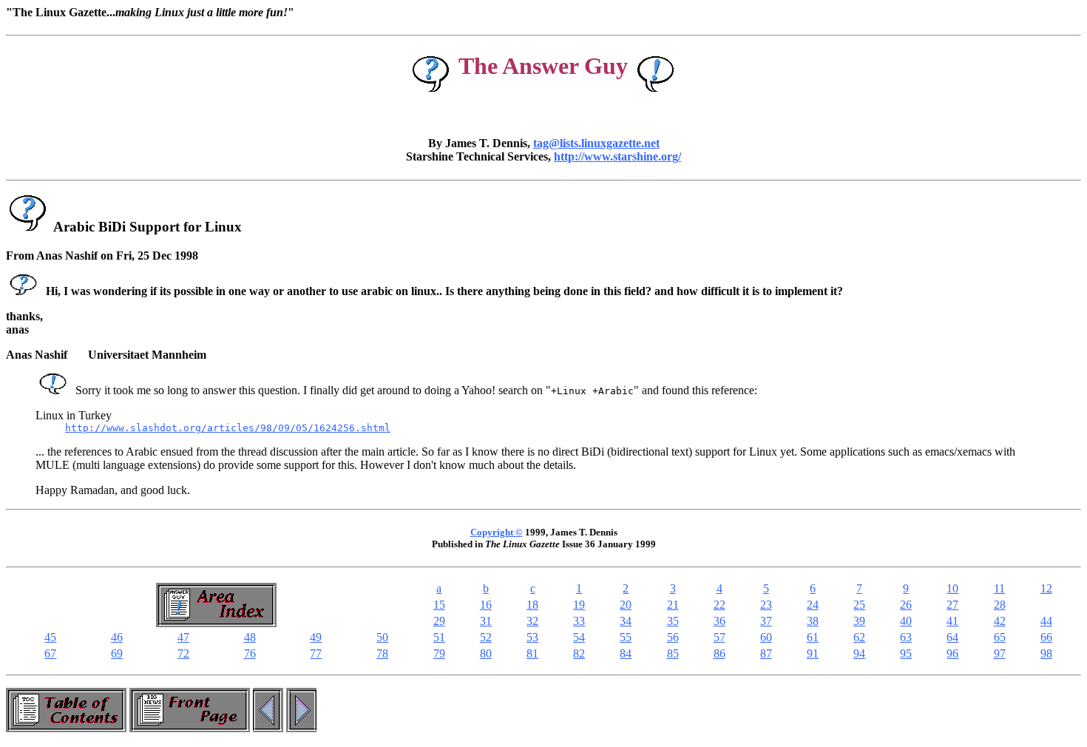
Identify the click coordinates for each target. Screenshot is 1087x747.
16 (486, 604)
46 (117, 637)
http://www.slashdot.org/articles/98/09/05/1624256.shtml (227, 427)
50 (382, 637)
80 (486, 653)
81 (532, 653)
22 (719, 604)
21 (673, 604)
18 (532, 604)
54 (579, 637)
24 (813, 604)
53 (532, 637)
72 (183, 653)
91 (813, 653)
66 (1046, 637)
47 (183, 637)
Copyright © (496, 532)
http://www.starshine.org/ (617, 156)
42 (1000, 621)
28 (1000, 604)
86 (719, 653)
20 (625, 604)
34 (625, 621)
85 (673, 653)
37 (766, 621)
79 (439, 653)
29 (439, 621)
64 (952, 637)
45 (50, 637)
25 (859, 604)
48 (250, 637)
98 (1046, 653)
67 (50, 653)
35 (673, 621)
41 (952, 621)
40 (906, 621)
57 (719, 637)
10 (952, 588)
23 (766, 604)
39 (859, 621)
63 (906, 637)
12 (1046, 588)
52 (486, 637)
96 (952, 653)
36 (719, 621)
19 (579, 604)
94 (859, 653)
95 (906, 653)
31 (486, 621)
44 (1046, 621)
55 (625, 637)
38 (813, 621)
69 (117, 653)
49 (316, 637)
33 (579, 621)
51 (439, 637)
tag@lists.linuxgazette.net (596, 143)
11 (999, 588)
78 (382, 653)
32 (532, 621)
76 (250, 653)
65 (1000, 637)
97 (1000, 653)
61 (813, 637)
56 (673, 637)
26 (906, 604)
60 (766, 637)
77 (316, 653)
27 (952, 604)
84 (625, 653)
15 (439, 604)
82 (579, 653)
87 (766, 653)
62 (859, 637)
